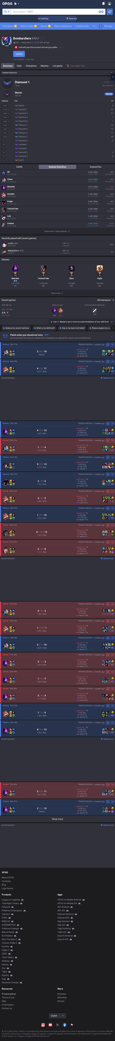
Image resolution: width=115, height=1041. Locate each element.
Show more (57, 819)
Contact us (7, 1008)
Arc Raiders (7, 936)
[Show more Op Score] (112, 322)
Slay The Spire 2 (9, 939)
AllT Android (63, 907)
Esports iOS (63, 939)
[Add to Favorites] (43, 38)
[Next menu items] (100, 26)
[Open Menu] (109, 4)
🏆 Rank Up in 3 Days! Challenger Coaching (75, 19)
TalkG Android (64, 928)
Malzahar (11, 187)
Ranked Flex (95, 167)
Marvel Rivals (8, 932)
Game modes (28, 26)
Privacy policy (9, 994)
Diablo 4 (5, 950)
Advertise (62, 997)
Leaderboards (82, 26)
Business (62, 994)
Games (5, 964)
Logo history (7, 888)
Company (6, 881)
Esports (5, 975)
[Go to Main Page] (7, 3)
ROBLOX (6, 921)
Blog (4, 885)
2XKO (4, 954)
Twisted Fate (12, 209)
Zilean (9, 179)
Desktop (6, 961)
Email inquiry (8, 1005)
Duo (4, 968)
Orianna (10, 223)
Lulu (9, 216)
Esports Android (65, 936)
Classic (45, 26)
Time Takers (8, 957)
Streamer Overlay (10, 982)
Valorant (6, 914)
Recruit (61, 1001)
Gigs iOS (61, 925)
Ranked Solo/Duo (57, 167)
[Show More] (16, 4)
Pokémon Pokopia (10, 928)
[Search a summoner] (100, 12)
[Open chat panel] (113, 77)
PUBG (4, 918)
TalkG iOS (62, 932)
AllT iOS (61, 910)
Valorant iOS (63, 918)
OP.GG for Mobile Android (69, 900)
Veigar (10, 201)
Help (4, 1001)
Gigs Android (63, 921)
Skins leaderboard (63, 26)
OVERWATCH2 (9, 925)
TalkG (4, 972)
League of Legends (11, 900)
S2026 (19, 167)
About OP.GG (8, 877)
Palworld (6, 907)
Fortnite (5, 946)
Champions (9, 26)
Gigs (4, 979)
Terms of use (8, 997)
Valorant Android (66, 914)
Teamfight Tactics (10, 903)
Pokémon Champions (12, 910)
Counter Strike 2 (9, 943)
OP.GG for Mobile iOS (67, 903)
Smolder (11, 194)
